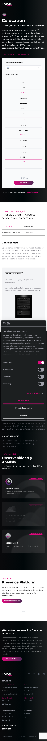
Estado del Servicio (8, 717)
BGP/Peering (6, 704)
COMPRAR (23, 183)
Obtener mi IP (7, 720)
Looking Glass (6, 713)
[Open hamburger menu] (43, 4)
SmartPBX (28, 701)
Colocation (5, 691)
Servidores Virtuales (31, 687)
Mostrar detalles (33, 393)
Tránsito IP (5, 701)
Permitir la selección (23, 408)
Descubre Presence (12, 601)
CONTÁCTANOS (11, 659)
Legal (25, 717)
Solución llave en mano (11, 232)
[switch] (41, 370)
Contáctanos (32, 192)
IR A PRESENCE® (9, 725)
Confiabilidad (7, 226)
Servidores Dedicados (9, 687)
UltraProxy (28, 691)
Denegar (23, 415)
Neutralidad (28, 226)
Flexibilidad (28, 232)
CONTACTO (6, 729)
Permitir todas (23, 400)
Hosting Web (28, 694)
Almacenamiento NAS (9, 694)
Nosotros (27, 713)
